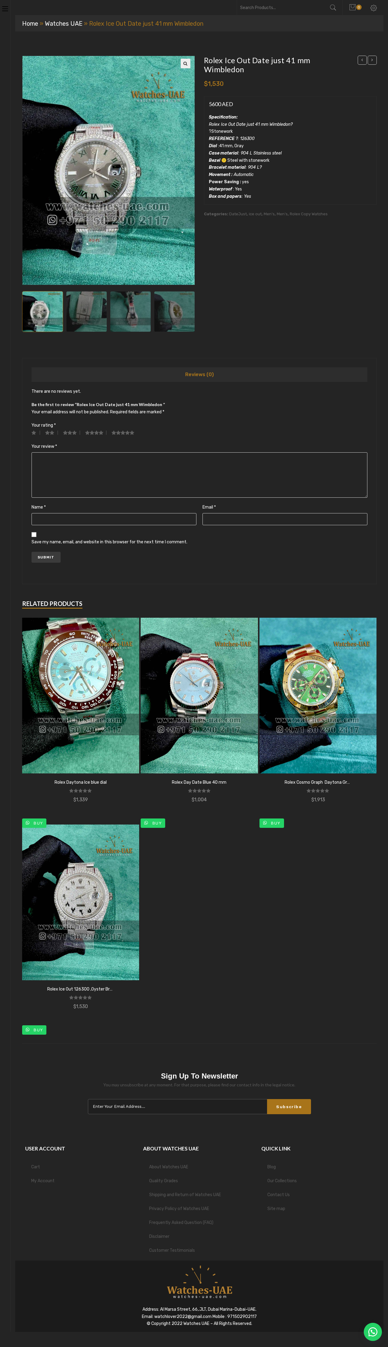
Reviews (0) (199, 374)
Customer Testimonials (172, 1250)
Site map (276, 1208)
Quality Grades (163, 1180)
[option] (42, 311)
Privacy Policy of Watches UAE (179, 1208)
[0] (353, 7)
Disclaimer (159, 1236)
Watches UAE (63, 23)
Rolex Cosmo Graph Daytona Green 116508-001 (318, 782)
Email (209, 507)
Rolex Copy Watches (309, 214)
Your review (44, 446)
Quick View (81, 695)
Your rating (44, 425)
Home (30, 23)
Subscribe (289, 1106)
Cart (35, 1167)
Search (336, 7)
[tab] (199, 374)
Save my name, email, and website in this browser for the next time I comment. (109, 542)
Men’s (269, 214)
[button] (373, 1332)
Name (39, 507)
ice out (255, 214)
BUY (37, 823)
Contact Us (278, 1194)
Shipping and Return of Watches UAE (185, 1194)
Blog (271, 1167)
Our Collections (282, 1180)
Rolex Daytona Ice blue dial (81, 782)
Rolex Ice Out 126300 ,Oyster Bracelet (80, 989)
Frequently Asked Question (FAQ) (181, 1222)
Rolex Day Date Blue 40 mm (199, 782)
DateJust (238, 214)
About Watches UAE (168, 1167)
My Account (43, 1180)
